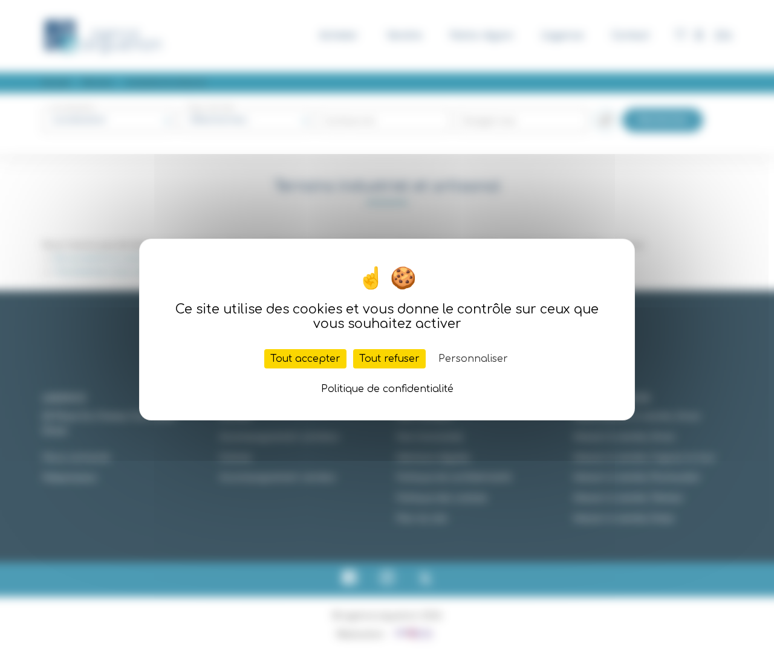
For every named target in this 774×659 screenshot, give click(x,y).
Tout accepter (305, 358)
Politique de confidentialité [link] (387, 389)
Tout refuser (389, 358)
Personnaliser (473, 358)
